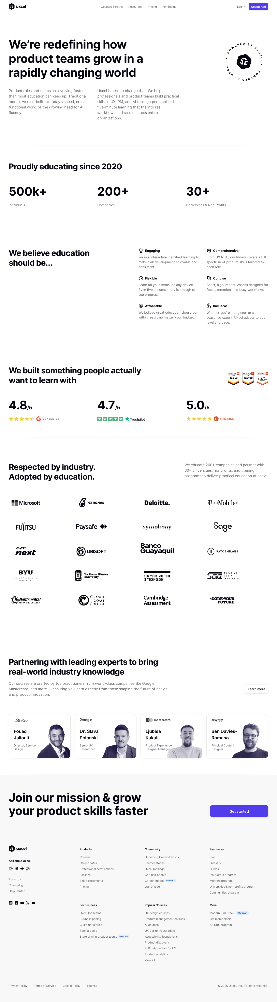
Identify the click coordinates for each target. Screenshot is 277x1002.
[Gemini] (22, 869)
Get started (258, 6)
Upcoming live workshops (162, 857)
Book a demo (88, 930)
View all (150, 960)
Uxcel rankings (154, 869)
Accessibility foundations (161, 936)
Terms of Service (45, 985)
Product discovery (157, 942)
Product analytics (156, 954)
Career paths (88, 863)
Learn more (256, 689)
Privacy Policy (18, 985)
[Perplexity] (28, 869)
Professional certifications (97, 869)
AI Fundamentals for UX (105, 731)
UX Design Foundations (160, 930)
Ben (229, 720)
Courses (85, 857)
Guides (214, 869)
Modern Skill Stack (222, 913)
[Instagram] (16, 903)
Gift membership (221, 919)
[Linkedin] (11, 903)
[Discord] (33, 903)
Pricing (152, 6)
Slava (99, 720)
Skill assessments (91, 880)
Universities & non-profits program (232, 886)
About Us (15, 879)
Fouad (34, 720)
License (92, 985)
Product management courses (165, 919)
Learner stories (154, 863)
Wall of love (152, 886)
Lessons (85, 874)
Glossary (215, 863)
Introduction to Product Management (236, 734)
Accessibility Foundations (160, 734)
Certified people (155, 874)
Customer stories (91, 924)
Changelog (16, 885)
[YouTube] (22, 903)
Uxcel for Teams (90, 913)
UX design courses (157, 913)
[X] (28, 903)
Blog (213, 857)
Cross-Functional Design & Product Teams (32, 738)
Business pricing (90, 919)
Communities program (224, 892)
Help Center (17, 891)
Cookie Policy (72, 985)
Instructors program (223, 874)
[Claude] (16, 869)
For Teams (169, 6)
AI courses (152, 924)
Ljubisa (166, 720)
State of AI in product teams (98, 936)
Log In (241, 6)
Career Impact (154, 880)
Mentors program (221, 880)
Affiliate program (221, 924)
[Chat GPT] (11, 869)
